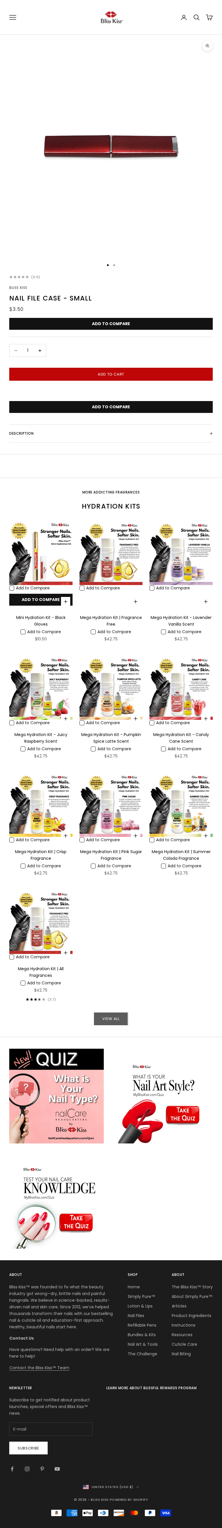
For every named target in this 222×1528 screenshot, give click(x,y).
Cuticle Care (184, 1344)
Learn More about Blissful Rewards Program (151, 1387)
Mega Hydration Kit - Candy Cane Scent (181, 738)
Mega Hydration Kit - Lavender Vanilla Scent (181, 621)
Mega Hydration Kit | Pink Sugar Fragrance (111, 855)
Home (134, 1287)
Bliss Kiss (18, 287)
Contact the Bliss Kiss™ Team (39, 1368)
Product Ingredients (191, 1315)
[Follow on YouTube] (57, 1469)
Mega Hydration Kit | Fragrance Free (111, 621)
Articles (179, 1306)
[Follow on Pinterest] (42, 1469)
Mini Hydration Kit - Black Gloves (41, 621)
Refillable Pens (142, 1325)
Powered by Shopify (129, 1499)
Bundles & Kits (142, 1335)
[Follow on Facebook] (12, 1469)
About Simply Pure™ (192, 1296)
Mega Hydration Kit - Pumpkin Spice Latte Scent (111, 738)
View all (110, 1018)
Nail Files (136, 1315)
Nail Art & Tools (143, 1344)
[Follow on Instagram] (27, 1469)
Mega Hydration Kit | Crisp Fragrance (40, 855)
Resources (182, 1335)
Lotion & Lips (140, 1306)
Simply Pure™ (141, 1296)
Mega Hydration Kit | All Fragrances (41, 972)
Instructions (183, 1325)
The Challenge (142, 1354)
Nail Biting (181, 1354)
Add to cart (111, 374)
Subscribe (28, 1448)
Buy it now (111, 391)
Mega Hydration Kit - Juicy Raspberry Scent (40, 738)
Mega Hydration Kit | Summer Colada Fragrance (181, 855)
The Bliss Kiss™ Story (192, 1287)
